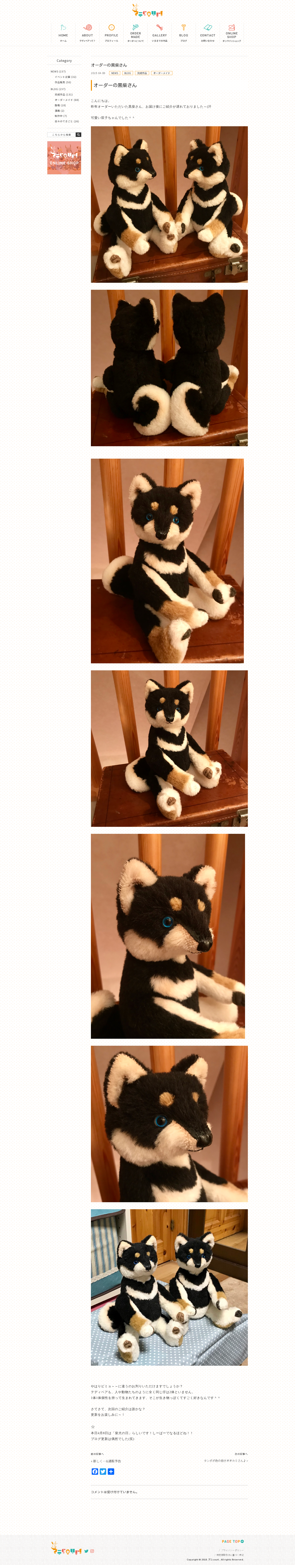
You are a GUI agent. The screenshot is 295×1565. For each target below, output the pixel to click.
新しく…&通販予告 (107, 1461)
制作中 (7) (61, 115)
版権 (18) (60, 105)
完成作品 (142, 73)
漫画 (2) (59, 110)
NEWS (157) (58, 71)
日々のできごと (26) (67, 121)
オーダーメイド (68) (67, 99)
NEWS (114, 73)
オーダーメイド (161, 73)
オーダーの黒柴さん (109, 65)
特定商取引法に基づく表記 (230, 1554)
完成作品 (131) (64, 94)
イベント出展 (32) (65, 76)
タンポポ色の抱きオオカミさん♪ (225, 1461)
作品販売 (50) (63, 82)
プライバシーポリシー (232, 1550)
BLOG (127, 73)
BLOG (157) (58, 89)
